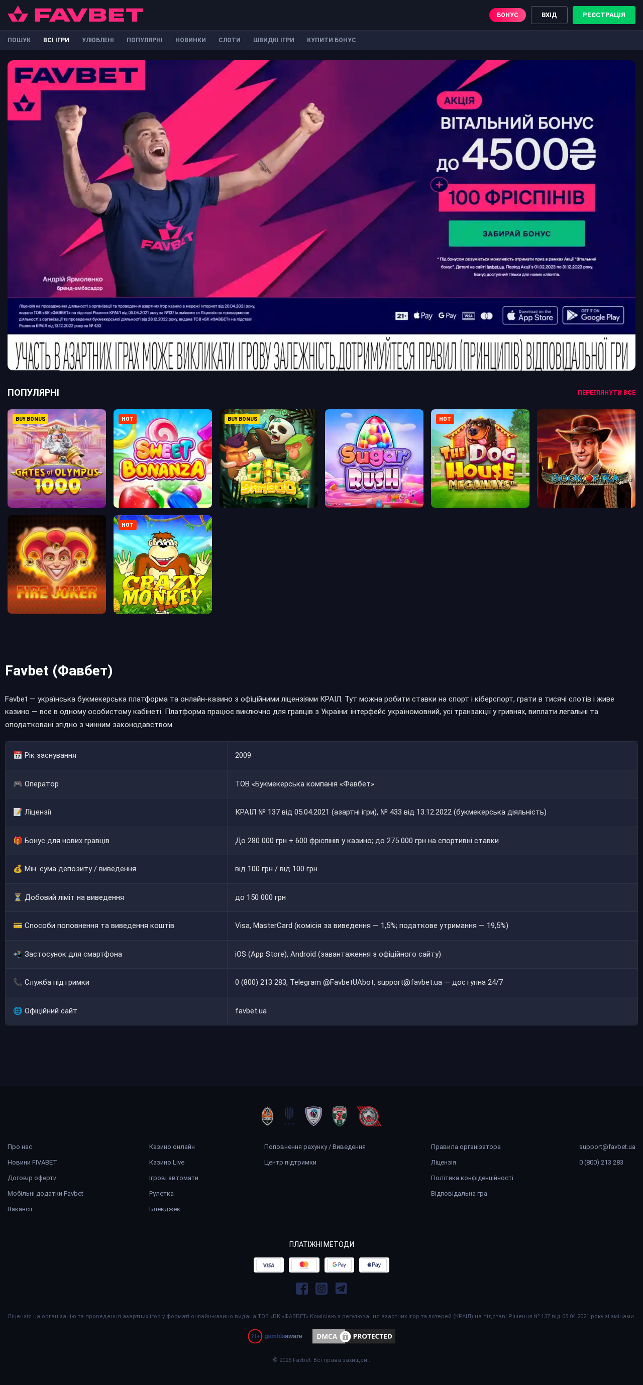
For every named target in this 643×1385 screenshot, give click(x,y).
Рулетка (161, 1193)
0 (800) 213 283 (601, 1162)
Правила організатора (466, 1146)
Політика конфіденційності (472, 1178)
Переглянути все (606, 392)
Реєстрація (604, 15)
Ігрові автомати (173, 1178)
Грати (57, 450)
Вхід (549, 15)
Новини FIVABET (32, 1162)
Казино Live (166, 1162)
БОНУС (507, 15)
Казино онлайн (172, 1146)
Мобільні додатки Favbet (45, 1193)
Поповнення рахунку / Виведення (315, 1146)
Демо (56, 472)
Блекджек (164, 1209)
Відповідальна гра (459, 1193)
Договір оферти (32, 1178)
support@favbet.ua (607, 1146)
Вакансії (20, 1209)
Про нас (20, 1146)
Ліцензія (443, 1162)
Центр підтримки (290, 1162)
